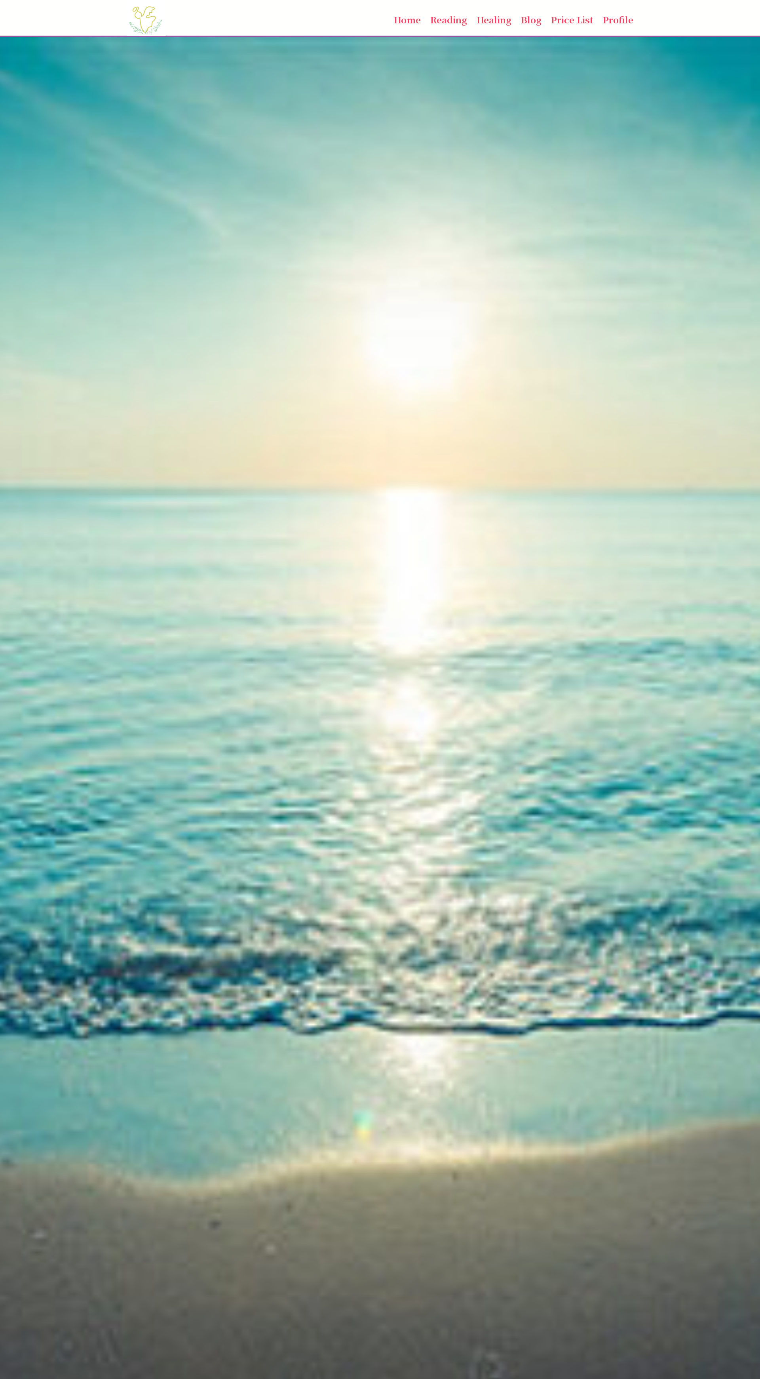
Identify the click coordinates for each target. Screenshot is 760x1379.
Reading (448, 19)
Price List (572, 19)
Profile (618, 19)
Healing (494, 19)
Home (407, 19)
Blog (531, 19)
